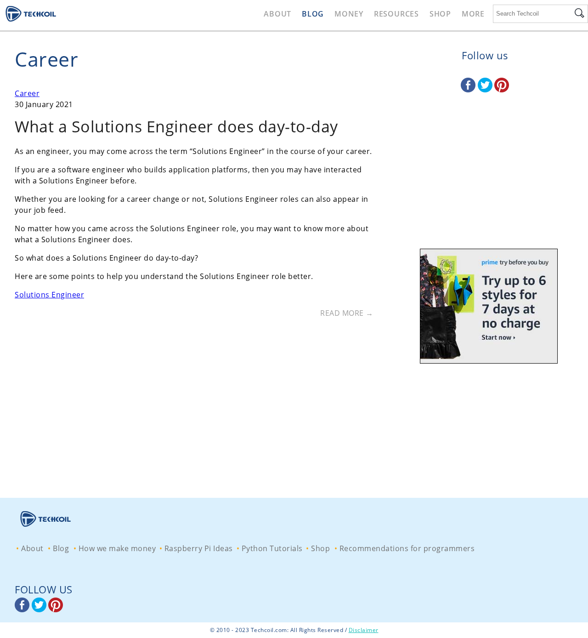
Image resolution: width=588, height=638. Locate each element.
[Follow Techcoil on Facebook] (469, 90)
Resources (396, 14)
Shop (440, 14)
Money (348, 14)
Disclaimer (364, 630)
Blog (313, 14)
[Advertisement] (485, 181)
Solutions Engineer (49, 295)
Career (27, 93)
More (473, 14)
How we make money (117, 548)
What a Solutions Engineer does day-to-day (176, 126)
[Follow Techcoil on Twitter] (486, 90)
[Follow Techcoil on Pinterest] (501, 90)
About (277, 14)
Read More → (346, 313)
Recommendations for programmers (407, 548)
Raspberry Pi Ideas (198, 548)
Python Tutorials (272, 548)
